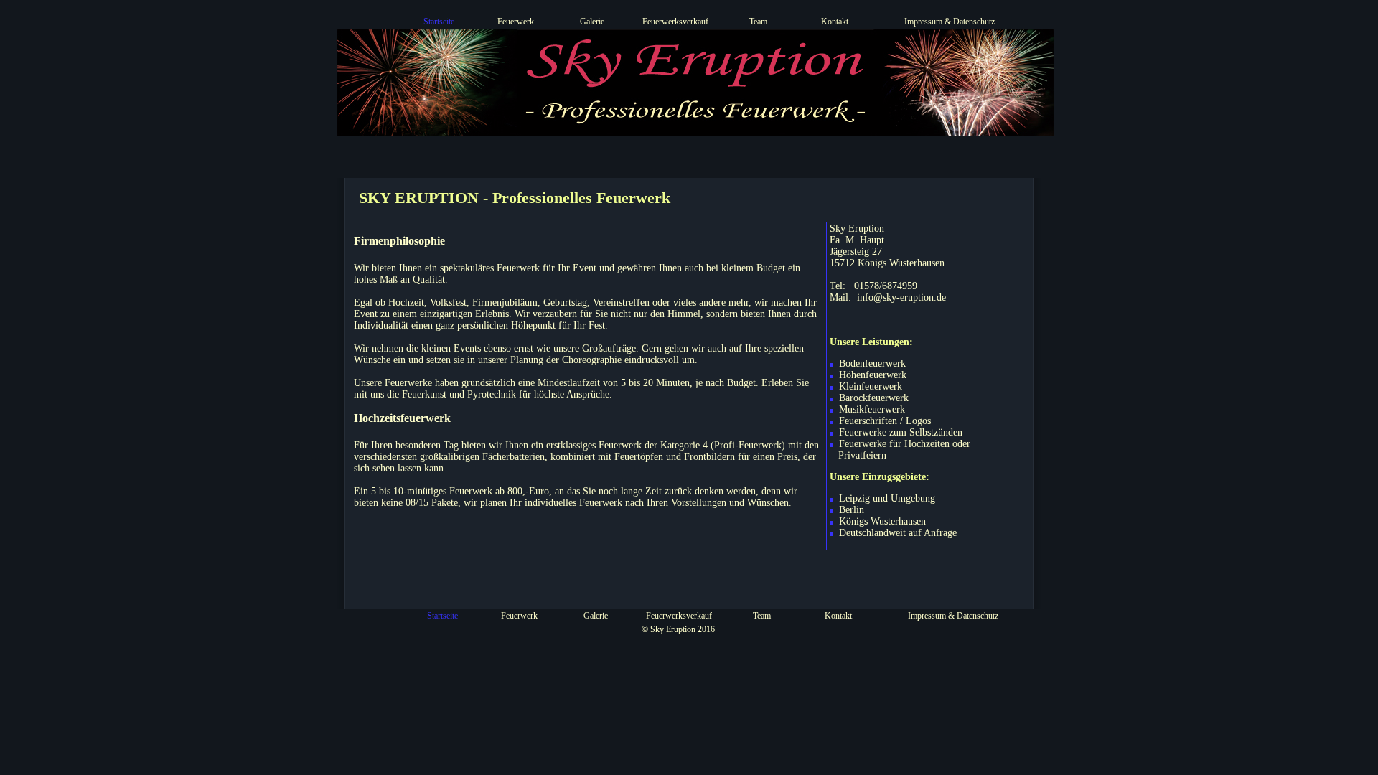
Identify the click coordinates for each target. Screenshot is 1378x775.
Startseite (438, 22)
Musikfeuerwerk (870, 409)
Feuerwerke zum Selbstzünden (899, 432)
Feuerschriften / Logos (883, 420)
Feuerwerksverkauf (675, 22)
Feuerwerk (515, 22)
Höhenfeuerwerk (871, 375)
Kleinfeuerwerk (869, 386)
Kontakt (834, 22)
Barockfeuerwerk (872, 398)
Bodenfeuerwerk (871, 363)
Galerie (592, 22)
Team (758, 22)
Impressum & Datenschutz (949, 22)
